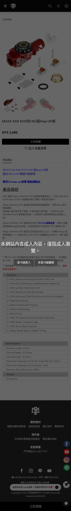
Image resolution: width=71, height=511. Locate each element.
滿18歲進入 (24, 262)
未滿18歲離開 (46, 262)
